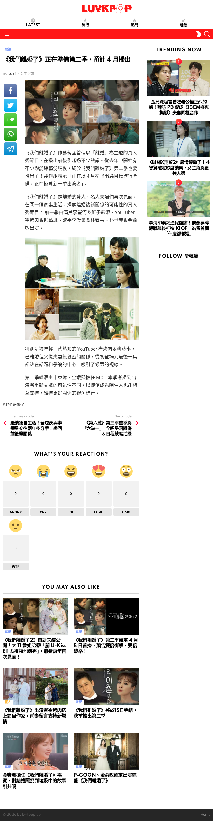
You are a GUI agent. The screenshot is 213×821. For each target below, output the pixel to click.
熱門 (134, 25)
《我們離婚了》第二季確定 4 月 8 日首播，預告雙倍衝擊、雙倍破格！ (106, 646)
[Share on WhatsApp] (10, 134)
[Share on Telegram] (10, 148)
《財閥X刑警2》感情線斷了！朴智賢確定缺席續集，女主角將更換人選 (179, 168)
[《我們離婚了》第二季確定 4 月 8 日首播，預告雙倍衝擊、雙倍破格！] (106, 616)
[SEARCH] (207, 34)
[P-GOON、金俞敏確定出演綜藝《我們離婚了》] (106, 751)
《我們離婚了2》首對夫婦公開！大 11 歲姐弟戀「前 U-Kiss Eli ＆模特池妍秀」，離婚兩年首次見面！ (34, 649)
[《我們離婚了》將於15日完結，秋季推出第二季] (106, 686)
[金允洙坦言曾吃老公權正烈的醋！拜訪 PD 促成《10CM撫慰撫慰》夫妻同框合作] (178, 78)
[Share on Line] (10, 119)
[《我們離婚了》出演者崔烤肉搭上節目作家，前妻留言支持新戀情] (35, 686)
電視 (8, 632)
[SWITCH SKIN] (198, 34)
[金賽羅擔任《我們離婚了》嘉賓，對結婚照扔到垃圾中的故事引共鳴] (35, 751)
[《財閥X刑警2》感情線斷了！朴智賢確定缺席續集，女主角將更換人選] (178, 138)
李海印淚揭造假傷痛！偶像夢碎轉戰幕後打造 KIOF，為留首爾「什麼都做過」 (179, 229)
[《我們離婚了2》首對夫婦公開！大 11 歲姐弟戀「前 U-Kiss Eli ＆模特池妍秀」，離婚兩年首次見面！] (35, 616)
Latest (33, 25)
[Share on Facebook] (10, 90)
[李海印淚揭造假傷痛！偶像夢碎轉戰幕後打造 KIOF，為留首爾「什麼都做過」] (178, 199)
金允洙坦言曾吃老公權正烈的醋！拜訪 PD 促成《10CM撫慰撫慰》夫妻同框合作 (179, 108)
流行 (85, 25)
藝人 (8, 702)
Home (205, 814)
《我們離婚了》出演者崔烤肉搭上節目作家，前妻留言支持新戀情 (34, 716)
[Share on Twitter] (10, 105)
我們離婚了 (14, 405)
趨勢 (183, 25)
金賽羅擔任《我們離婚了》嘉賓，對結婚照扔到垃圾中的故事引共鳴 (34, 781)
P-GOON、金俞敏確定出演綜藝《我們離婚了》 (105, 778)
